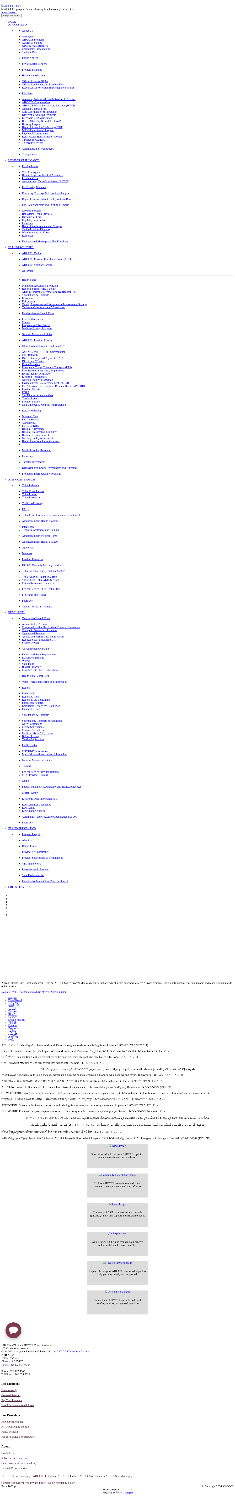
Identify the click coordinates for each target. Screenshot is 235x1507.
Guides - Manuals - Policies (37, 334)
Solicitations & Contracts (35, 294)
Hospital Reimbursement (35, 435)
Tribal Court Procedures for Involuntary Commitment (51, 515)
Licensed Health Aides (34, 376)
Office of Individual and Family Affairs (43, 84)
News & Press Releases (35, 45)
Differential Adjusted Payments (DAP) (43, 114)
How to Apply (9, 1390)
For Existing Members (34, 187)
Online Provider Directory (36, 229)
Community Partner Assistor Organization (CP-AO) (50, 816)
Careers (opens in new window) (18, 1463)
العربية (12, 1008)
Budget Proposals (31, 666)
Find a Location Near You (19, 942)
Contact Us (7, 1453)
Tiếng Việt (14, 1003)
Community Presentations (36, 48)
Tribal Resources (31, 497)
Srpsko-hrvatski (16, 1019)
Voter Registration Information (23, 970)
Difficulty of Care (31, 216)
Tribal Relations (30, 485)
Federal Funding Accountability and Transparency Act (51, 786)
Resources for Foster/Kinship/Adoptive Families (48, 87)
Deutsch (12, 1016)
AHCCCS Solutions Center (37, 264)
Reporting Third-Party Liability (39, 288)
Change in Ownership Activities (39, 630)
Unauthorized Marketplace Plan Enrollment (45, 241)
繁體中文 (13, 1005)
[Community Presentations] (118, 1175)
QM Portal (28, 270)
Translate (128, 1492)
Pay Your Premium (11, 1400)
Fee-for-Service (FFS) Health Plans (41, 588)
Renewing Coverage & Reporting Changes (45, 193)
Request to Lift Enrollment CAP (39, 639)
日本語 (12, 1022)
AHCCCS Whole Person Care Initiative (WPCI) (48, 105)
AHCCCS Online (31, 253)
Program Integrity (31, 834)
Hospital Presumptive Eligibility (39, 431)
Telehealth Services (32, 142)
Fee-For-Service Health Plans (38, 313)
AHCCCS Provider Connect (37, 340)
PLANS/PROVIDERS (21, 247)
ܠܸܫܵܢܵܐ (12, 1031)
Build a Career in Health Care (22, 956)
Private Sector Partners (34, 63)
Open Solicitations (32, 723)
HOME (12, 21)
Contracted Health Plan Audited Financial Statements (51, 627)
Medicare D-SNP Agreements (38, 733)
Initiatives (27, 93)
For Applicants (30, 166)
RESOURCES (16, 612)
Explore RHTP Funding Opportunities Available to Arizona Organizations (53, 963)
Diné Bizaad (15, 1000)
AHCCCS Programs (33, 39)
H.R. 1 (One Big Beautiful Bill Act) (41, 121)
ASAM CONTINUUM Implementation (44, 351)
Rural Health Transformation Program (42, 136)
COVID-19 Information (35, 751)
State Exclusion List (33, 875)
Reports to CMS (31, 696)
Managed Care (30, 416)
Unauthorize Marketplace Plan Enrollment (45, 881)
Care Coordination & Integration (39, 111)
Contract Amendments (34, 730)
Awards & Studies (32, 42)
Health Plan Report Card (35, 675)
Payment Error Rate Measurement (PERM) (45, 382)
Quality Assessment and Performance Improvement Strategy (54, 304)
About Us (27, 30)
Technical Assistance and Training (40, 529)
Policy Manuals (9, 1431)
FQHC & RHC (30, 425)
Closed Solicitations (33, 726)
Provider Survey (31, 401)
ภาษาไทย (13, 1036)
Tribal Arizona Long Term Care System (43, 571)
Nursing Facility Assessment (37, 438)
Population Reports (32, 702)
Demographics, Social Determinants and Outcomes (49, 467)
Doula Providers (31, 364)
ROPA (25, 392)
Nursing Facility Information (37, 379)
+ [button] (2, 1345)
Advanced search (9, 12)
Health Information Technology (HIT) (42, 127)
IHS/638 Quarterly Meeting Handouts (42, 565)
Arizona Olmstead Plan (34, 108)
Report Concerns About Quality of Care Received (49, 199)
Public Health (29, 745)
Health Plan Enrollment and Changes (42, 226)
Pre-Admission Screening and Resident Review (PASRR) (53, 386)
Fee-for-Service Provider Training (40, 771)
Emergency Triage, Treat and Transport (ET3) (47, 367)
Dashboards (28, 693)
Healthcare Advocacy (33, 75)
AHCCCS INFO (17, 24)
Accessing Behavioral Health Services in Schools (49, 99)
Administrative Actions (34, 624)
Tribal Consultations (33, 491)
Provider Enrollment (12, 1421)
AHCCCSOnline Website (15, 1426)
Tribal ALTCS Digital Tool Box (39, 576)
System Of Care (30, 642)
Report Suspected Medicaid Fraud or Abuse (32, 935)
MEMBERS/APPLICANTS (24, 160)
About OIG (28, 840)
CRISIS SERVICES (19, 887)
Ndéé (11, 1039)
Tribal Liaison (29, 494)
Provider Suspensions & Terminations (42, 857)
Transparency (29, 154)
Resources (27, 235)
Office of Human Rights (35, 81)
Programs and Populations (36, 325)
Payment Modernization (35, 133)
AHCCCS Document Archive (73, 1351)
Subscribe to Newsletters (14, 1458)
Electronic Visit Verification (37, 117)
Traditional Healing (32, 503)
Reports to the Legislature (36, 699)
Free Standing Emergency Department (43, 370)
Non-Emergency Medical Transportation (44, 404)
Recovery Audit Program (35, 869)
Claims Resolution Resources (38, 583)
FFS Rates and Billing (34, 594)
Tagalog (12, 1011)
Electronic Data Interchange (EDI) (40, 798)
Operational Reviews (33, 633)
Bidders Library (30, 736)
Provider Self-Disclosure (35, 851)
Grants (25, 780)
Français (12, 1025)
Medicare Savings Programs (37, 328)
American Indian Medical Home (39, 535)
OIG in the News (31, 863)
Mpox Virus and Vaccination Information (44, 754)
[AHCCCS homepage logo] (11, 5)
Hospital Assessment (33, 428)
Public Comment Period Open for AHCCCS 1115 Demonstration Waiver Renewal (59, 921)
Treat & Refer (29, 398)
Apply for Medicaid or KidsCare (24, 928)
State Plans (28, 663)
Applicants (28, 547)
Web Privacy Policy (35, 1482)
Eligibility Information (34, 220)
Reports (26, 687)
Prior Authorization (32, 319)
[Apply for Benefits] (117, 1233)
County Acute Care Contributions (40, 670)
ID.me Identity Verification (36, 373)
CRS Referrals (30, 355)
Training (26, 765)
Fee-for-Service (30, 419)
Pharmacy (27, 223)
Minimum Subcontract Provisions (40, 285)
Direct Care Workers (33, 361)
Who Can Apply (31, 172)
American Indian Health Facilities (40, 541)
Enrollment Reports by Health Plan (41, 705)
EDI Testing (28, 807)
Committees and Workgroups (38, 148)
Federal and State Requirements (39, 654)
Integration (28, 526)
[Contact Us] (117, 1292)
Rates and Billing (31, 410)
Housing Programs (32, 124)
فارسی (12, 1033)
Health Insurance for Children (17, 1405)
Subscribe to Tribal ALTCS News (40, 579)
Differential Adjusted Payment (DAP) (42, 358)
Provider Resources (32, 559)
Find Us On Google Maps (15, 1364)
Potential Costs (30, 178)
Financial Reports (31, 709)
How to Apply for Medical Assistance (42, 175)
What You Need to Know (36, 232)
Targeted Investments (33, 139)
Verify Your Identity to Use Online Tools (29, 949)
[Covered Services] (117, 1262)
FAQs (25, 509)
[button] (13, 1332)
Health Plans (29, 279)
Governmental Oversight (35, 648)
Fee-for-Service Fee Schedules (18, 1436)
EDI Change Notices (33, 810)
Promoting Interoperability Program (41, 473)
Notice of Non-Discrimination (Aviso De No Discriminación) (34, 991)
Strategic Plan (29, 52)
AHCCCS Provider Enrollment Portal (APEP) (47, 259)
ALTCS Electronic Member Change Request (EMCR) (51, 291)
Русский (13, 1028)
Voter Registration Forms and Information (44, 681)
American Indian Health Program (40, 520)
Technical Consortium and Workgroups (43, 307)
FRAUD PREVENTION (22, 828)
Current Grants (30, 792)
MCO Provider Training (35, 774)
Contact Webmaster (12, 1482)
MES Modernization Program (38, 130)
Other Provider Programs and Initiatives (43, 346)
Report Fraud (29, 846)
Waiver (26, 660)
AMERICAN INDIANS (21, 479)
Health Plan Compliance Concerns (41, 441)
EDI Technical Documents (36, 804)
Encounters (28, 298)
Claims (26, 322)
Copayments (29, 422)
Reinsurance (28, 301)
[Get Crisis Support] (117, 1204)
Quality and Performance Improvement (43, 636)
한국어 (12, 1014)
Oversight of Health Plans (36, 618)
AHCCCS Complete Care (36, 102)
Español (12, 997)
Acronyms (27, 36)
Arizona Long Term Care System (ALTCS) (45, 181)
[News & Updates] (117, 1145)
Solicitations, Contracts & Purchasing (42, 720)
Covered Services (31, 210)
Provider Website (31, 389)
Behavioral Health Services (37, 213)
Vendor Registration (33, 739)
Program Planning (32, 69)
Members (27, 553)
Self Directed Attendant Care (37, 395)
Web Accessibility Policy (61, 1482)
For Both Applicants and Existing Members (45, 204)
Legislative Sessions (33, 657)
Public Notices (30, 57)
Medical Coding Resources (36, 450)
